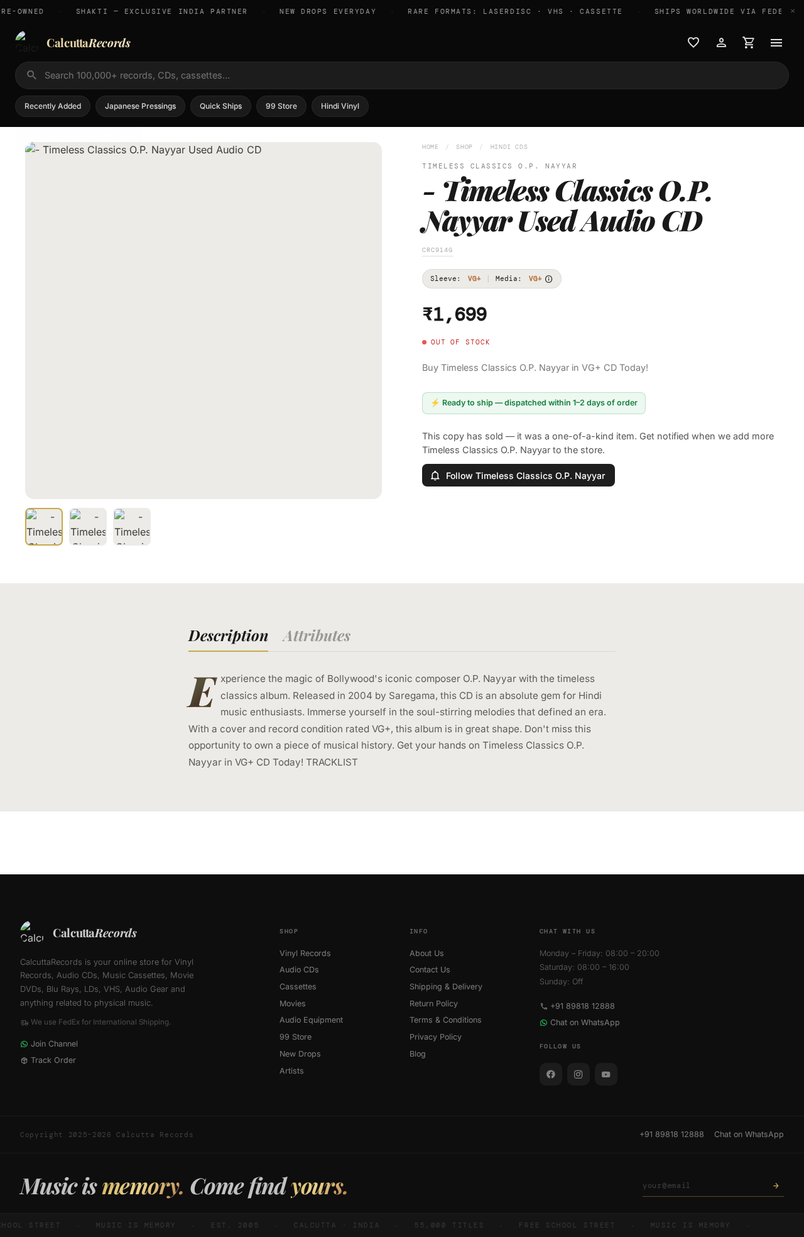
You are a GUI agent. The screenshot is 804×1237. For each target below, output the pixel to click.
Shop (464, 147)
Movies (293, 1003)
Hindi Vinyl (340, 106)
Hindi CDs (509, 147)
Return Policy (434, 1003)
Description (228, 635)
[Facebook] (551, 1074)
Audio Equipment (311, 1020)
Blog (418, 1053)
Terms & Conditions (446, 1020)
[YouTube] (606, 1074)
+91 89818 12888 (582, 1006)
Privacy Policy (436, 1037)
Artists (292, 1070)
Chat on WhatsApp (585, 1022)
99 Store (281, 106)
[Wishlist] (693, 42)
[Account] (721, 42)
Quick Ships (221, 106)
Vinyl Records (305, 953)
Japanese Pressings (140, 106)
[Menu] (776, 42)
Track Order (53, 1060)
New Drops (300, 1053)
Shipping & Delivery (446, 986)
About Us (427, 953)
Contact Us (430, 969)
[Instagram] (578, 1074)
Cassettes (298, 986)
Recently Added (52, 106)
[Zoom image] (363, 481)
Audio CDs (299, 969)
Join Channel (54, 1043)
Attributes (316, 635)
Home (430, 147)
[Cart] (748, 42)
